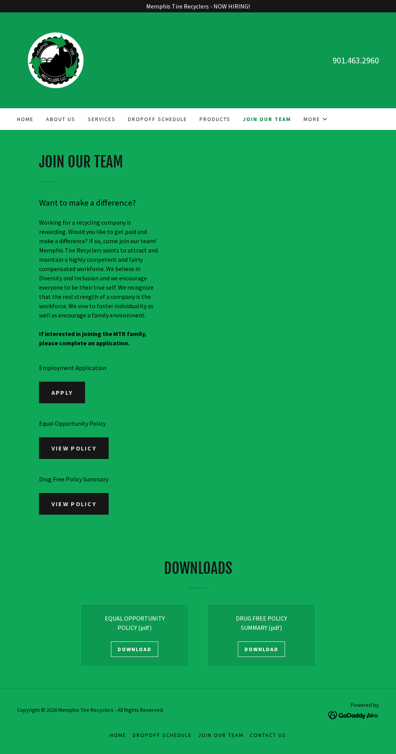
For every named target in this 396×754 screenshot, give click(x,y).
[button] (316, 119)
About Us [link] (60, 119)
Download (135, 649)
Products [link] (215, 119)
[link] (55, 59)
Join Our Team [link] (267, 119)
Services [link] (102, 119)
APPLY (62, 392)
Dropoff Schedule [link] (157, 119)
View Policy (73, 448)
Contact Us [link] (268, 735)
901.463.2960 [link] (356, 60)
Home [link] (25, 119)
